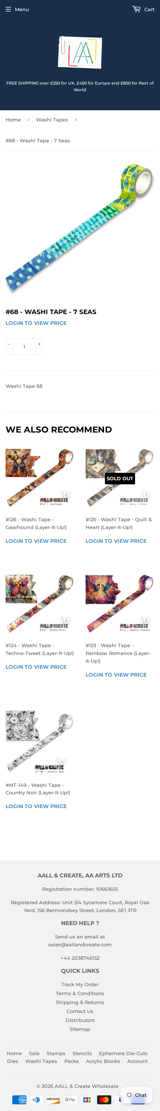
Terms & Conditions (80, 993)
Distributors (80, 1020)
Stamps (56, 1053)
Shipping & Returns (80, 1002)
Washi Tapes (52, 120)
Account (137, 1061)
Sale (34, 1053)
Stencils (82, 1053)
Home (13, 120)
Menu (22, 9)
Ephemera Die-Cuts (123, 1053)
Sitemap (80, 1029)
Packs (71, 1061)
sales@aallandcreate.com (80, 944)
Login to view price (36, 323)
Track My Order (80, 984)
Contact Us (80, 1011)
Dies (12, 1061)
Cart (148, 9)
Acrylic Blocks (103, 1061)
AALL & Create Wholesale (86, 1086)
